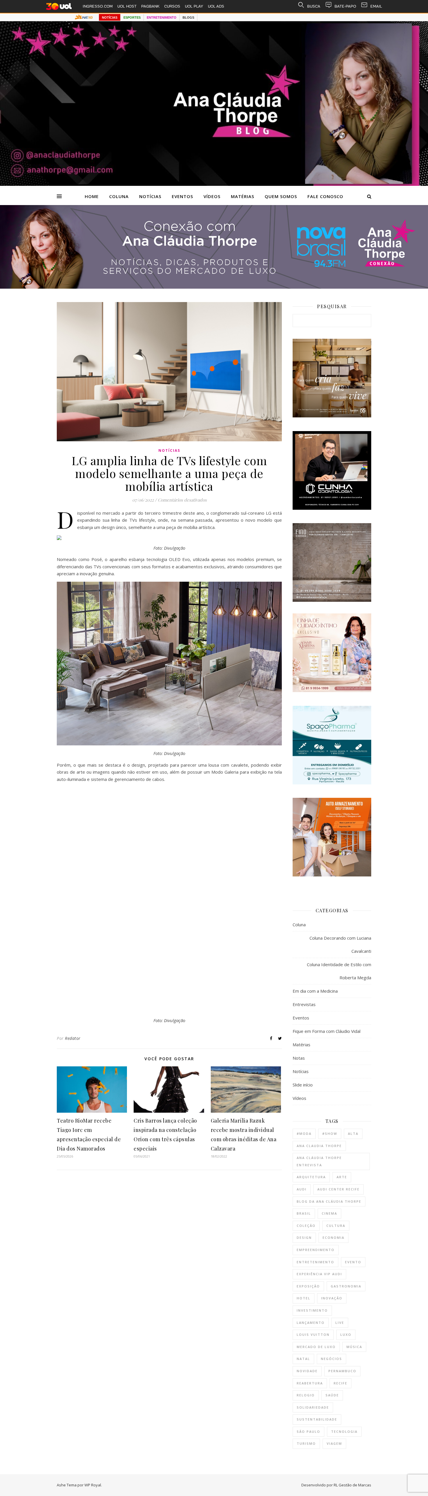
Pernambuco (342, 1371)
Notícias (150, 196)
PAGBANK (150, 6)
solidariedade (313, 1407)
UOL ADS (216, 6)
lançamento (311, 1322)
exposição (308, 1286)
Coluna (119, 196)
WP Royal (92, 1485)
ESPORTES (132, 17)
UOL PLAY (194, 6)
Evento (353, 1262)
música (354, 1347)
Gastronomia (346, 1286)
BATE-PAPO (345, 6)
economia (333, 1237)
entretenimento (315, 1262)
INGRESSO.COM (98, 6)
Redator (73, 1038)
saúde (332, 1395)
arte (342, 1177)
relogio (306, 1395)
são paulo (308, 1431)
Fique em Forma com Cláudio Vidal (326, 1031)
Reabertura (310, 1383)
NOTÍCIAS (109, 17)
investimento (312, 1310)
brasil (304, 1213)
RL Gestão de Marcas (352, 1485)
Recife (340, 1383)
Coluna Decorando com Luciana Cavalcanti (340, 944)
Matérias (242, 196)
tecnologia (344, 1431)
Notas (299, 1058)
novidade (307, 1371)
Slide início (303, 1085)
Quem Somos (281, 196)
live (339, 1322)
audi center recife (338, 1189)
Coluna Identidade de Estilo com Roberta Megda (339, 971)
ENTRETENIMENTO (161, 17)
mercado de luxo (316, 1347)
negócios (331, 1358)
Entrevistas (304, 1004)
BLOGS (188, 17)
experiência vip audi (319, 1274)
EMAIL (376, 6)
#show (329, 1133)
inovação (331, 1298)
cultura (335, 1225)
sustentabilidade (317, 1419)
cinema (329, 1213)
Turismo (306, 1443)
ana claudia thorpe (319, 1146)
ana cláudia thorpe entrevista (319, 1161)
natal (303, 1358)
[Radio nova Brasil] (214, 287)
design (304, 1237)
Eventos (182, 196)
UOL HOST (127, 6)
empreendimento (316, 1250)
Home (92, 196)
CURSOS (172, 6)
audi (302, 1189)
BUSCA (313, 6)
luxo (345, 1334)
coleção (306, 1225)
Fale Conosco (325, 196)
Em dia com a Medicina (315, 991)
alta (353, 1133)
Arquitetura (311, 1177)
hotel (303, 1298)
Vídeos (212, 196)
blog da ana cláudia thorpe (329, 1201)
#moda (304, 1133)
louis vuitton (313, 1334)
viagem (334, 1443)
